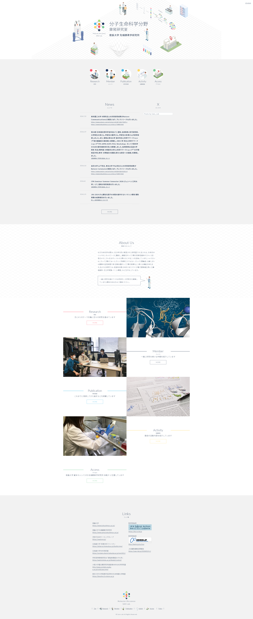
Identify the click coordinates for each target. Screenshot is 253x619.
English (248, 3)
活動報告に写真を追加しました (100, 158)
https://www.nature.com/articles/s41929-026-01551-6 (109, 171)
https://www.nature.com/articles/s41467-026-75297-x (109, 122)
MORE (109, 212)
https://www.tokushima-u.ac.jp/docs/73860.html (107, 124)
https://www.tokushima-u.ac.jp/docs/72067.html (107, 174)
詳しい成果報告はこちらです (99, 200)
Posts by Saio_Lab (151, 114)
